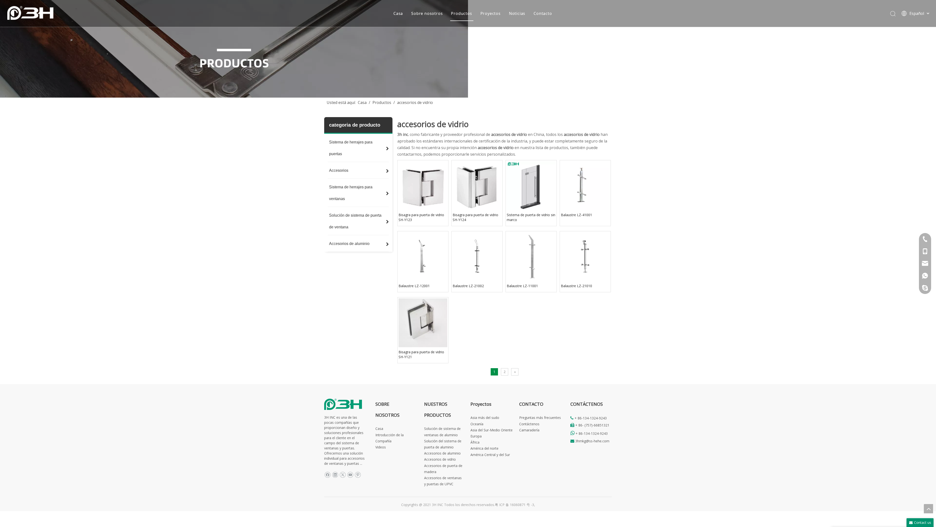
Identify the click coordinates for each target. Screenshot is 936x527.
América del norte (484, 448)
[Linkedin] (335, 474)
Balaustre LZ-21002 (468, 286)
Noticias (517, 13)
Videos (380, 447)
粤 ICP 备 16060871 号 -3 (514, 504)
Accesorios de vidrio (440, 459)
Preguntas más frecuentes (540, 417)
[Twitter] (343, 474)
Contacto (543, 13)
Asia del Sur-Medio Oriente (491, 430)
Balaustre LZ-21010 (576, 286)
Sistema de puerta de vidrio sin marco (531, 217)
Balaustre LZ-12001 (414, 286)
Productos (461, 13)
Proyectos (490, 13)
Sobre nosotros (427, 13)
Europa (476, 436)
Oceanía (476, 424)
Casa (398, 13)
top (928, 508)
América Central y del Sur (490, 454)
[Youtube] (350, 474)
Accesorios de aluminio (442, 453)
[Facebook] (327, 474)
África (474, 442)
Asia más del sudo (484, 417)
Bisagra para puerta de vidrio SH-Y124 (475, 217)
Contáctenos (529, 424)
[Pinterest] (358, 474)
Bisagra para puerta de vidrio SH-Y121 (421, 354)
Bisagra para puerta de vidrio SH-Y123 (421, 217)
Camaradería (529, 430)
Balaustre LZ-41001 (576, 215)
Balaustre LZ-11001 (522, 286)
